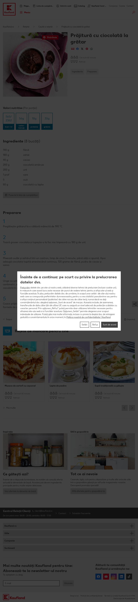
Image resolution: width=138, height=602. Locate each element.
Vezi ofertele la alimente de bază (20, 491)
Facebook (98, 577)
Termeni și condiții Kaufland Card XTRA (119, 596)
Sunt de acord (109, 324)
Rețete (26, 26)
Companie (9, 540)
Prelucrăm (25, 287)
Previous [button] (125, 408)
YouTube (106, 577)
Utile (6, 533)
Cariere (122, 6)
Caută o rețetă (45, 26)
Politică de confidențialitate (91, 596)
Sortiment (9, 548)
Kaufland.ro (8, 26)
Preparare (92, 71)
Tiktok (129, 577)
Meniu (27, 12)
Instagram (114, 577)
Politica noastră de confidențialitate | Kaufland (88, 317)
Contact (130, 6)
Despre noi (74, 596)
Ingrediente (77, 71)
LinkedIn (121, 577)
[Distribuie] (72, 49)
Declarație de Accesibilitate (124, 598)
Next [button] (132, 408)
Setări (84, 324)
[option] (23, 371)
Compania (113, 6)
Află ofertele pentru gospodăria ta (88, 491)
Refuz (95, 324)
